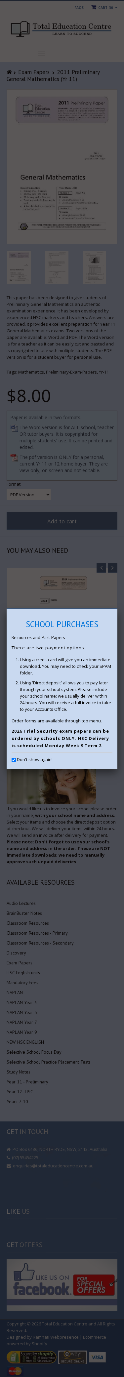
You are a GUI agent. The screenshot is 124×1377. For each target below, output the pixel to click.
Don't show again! (35, 759)
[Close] (117, 609)
